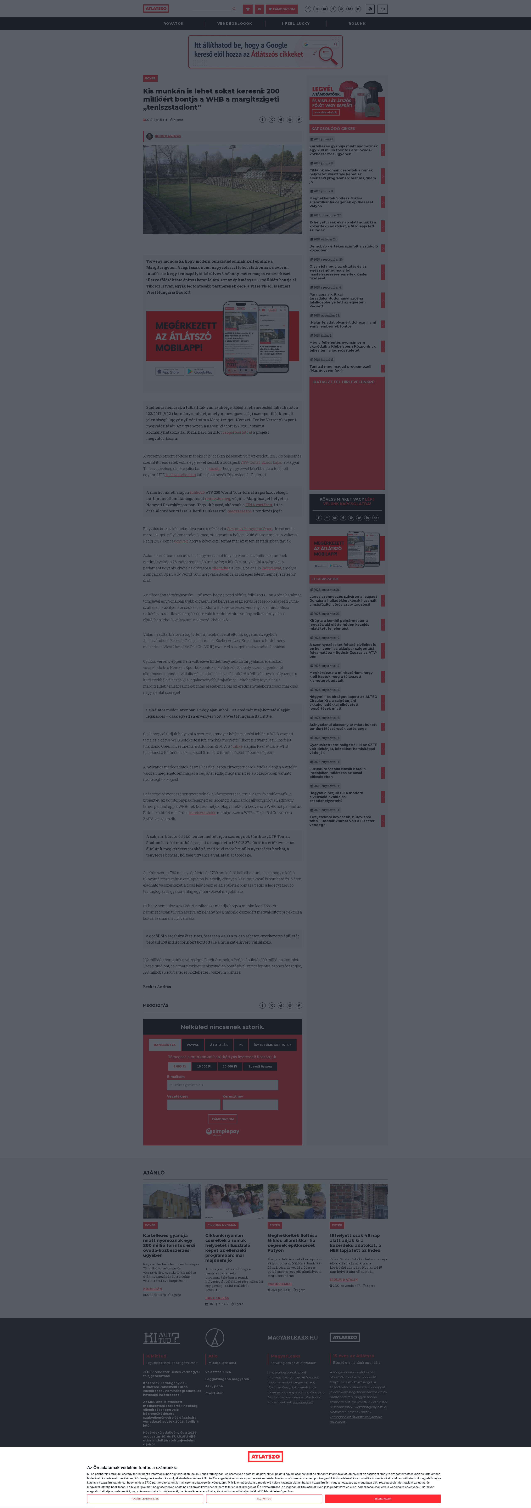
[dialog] (265, 1477)
